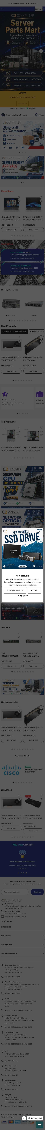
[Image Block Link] (22, 548)
